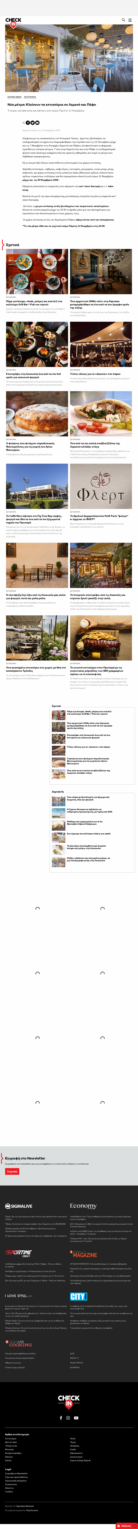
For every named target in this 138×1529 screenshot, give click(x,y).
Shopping (74, 1446)
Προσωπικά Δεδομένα (15, 1480)
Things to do (11, 1446)
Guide (73, 1449)
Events (8, 1460)
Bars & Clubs (11, 1442)
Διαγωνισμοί (76, 1457)
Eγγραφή (12, 1171)
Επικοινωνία (11, 1484)
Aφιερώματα (76, 1453)
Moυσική (9, 1449)
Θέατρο (9, 1457)
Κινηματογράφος (13, 1453)
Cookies (9, 1491)
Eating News (14, 97)
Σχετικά (12, 245)
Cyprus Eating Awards (80, 1460)
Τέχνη (73, 1442)
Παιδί (72, 1438)
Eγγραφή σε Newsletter (16, 1473)
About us (9, 1488)
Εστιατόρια (30, 97)
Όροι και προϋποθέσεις (16, 1477)
